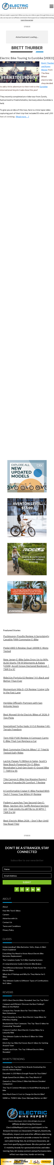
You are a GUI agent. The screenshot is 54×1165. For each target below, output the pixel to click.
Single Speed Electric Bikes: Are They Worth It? (22, 1077)
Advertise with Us (10, 918)
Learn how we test (27, 20)
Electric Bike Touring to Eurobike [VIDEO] (27, 58)
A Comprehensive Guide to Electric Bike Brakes (22, 964)
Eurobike (44, 86)
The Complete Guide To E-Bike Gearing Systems (23, 960)
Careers (6, 914)
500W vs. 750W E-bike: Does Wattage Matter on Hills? (25, 1098)
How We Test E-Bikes (12, 911)
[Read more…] (22, 116)
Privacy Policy (8, 930)
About (5, 907)
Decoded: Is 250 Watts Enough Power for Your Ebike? (25, 1073)
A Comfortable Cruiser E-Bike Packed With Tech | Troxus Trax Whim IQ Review (26, 792)
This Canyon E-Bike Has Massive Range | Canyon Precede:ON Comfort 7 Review (25, 781)
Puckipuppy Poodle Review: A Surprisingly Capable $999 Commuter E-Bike (26, 638)
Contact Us (7, 922)
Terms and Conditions (12, 926)
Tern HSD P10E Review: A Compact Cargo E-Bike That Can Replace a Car (25, 739)
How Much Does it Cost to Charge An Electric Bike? (24, 1094)
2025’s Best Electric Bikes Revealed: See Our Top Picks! (26, 1000)
